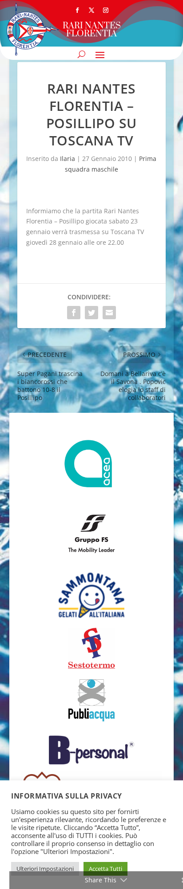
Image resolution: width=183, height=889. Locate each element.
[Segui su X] (91, 10)
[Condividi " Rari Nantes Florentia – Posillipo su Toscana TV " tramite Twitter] (91, 312)
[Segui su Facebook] (77, 10)
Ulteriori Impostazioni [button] (45, 869)
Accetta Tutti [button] (105, 869)
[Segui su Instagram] (105, 10)
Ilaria (67, 158)
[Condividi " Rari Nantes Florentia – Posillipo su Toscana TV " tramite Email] (109, 312)
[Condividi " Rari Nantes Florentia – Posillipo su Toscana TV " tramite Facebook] (74, 312)
